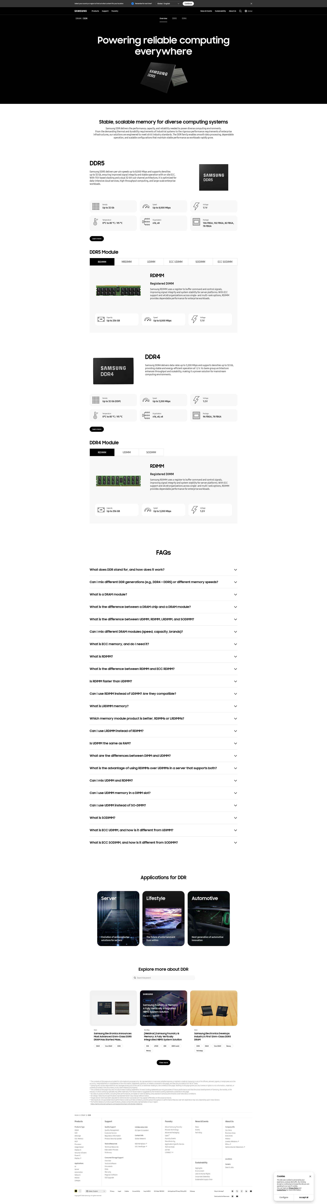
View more (163, 1062)
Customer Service (110, 1133)
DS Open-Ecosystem (142, 1130)
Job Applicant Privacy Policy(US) (177, 1191)
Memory (148, 1051)
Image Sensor (79, 1147)
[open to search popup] (240, 11)
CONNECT (168, 1152)
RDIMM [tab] (102, 261)
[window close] (310, 1176)
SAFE (167, 1136)
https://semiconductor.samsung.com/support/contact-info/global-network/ (116, 1104)
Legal (119, 1191)
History (227, 1138)
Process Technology (172, 1130)
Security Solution (80, 1153)
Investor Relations (231, 1141)
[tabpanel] (163, 299)
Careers (228, 1164)
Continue (188, 3)
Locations (228, 1159)
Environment (199, 1171)
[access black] (76, 1191)
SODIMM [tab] (200, 261)
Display (77, 1158)
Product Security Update (113, 1138)
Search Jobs (229, 1167)
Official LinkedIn (246, 1191)
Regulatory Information (113, 1136)
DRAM (78, 18)
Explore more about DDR (163, 969)
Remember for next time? (143, 3)
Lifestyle (77, 1180)
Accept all (303, 1197)
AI (75, 1166)
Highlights (198, 1168)
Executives (228, 1136)
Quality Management (112, 1130)
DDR (147, 1046)
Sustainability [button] (220, 11)
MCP (76, 1141)
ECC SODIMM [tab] (225, 261)
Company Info (230, 1127)
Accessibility (136, 1191)
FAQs (106, 1169)
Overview (163, 18)
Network (77, 1175)
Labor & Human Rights (202, 1174)
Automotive (79, 1172)
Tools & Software (110, 1163)
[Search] (135, 978)
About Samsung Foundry (173, 1127)
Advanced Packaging (172, 1132)
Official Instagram (232, 1191)
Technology (199, 1051)
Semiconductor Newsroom (234, 1147)
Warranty (108, 1172)
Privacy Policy (293, 1188)
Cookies (127, 1191)
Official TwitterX (237, 1191)
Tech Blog (198, 1132)
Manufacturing (170, 1141)
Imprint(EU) (147, 1191)
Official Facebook (241, 1191)
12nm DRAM (108, 1046)
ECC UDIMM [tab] (175, 261)
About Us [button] (232, 11)
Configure (283, 1197)
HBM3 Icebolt (175, 1046)
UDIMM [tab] (151, 261)
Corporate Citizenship (202, 1176)
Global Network (140, 1138)
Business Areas (230, 1133)
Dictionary (108, 1152)
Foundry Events (170, 1138)
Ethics (227, 1144)
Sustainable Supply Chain (204, 1179)
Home (77, 1115)
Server (77, 1169)
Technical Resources (111, 1147)
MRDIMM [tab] (127, 261)
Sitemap (192, 1191)
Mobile (77, 1178)
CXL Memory (79, 1138)
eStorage (78, 1136)
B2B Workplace (140, 1144)
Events (197, 1130)
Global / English (163, 3)
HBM (165, 1046)
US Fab (167, 1150)
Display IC (78, 1150)
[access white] (80, 1191)
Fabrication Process (111, 1150)
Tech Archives (169, 1147)
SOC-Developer (140, 1146)
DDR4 (184, 18)
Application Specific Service (174, 1144)
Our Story (228, 1130)
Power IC (77, 1155)
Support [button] (105, 11)
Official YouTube (250, 1191)
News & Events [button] (206, 11)
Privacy (112, 1191)
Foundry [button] (115, 11)
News (197, 1127)
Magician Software (111, 1175)
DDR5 (174, 18)
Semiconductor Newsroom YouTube (237, 1196)
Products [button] (95, 11)
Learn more (96, 238)
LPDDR (156, 1046)
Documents (108, 1166)
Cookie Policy (281, 1190)
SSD (76, 1133)
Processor (78, 1144)
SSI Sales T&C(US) (159, 1191)
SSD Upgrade (109, 1178)
